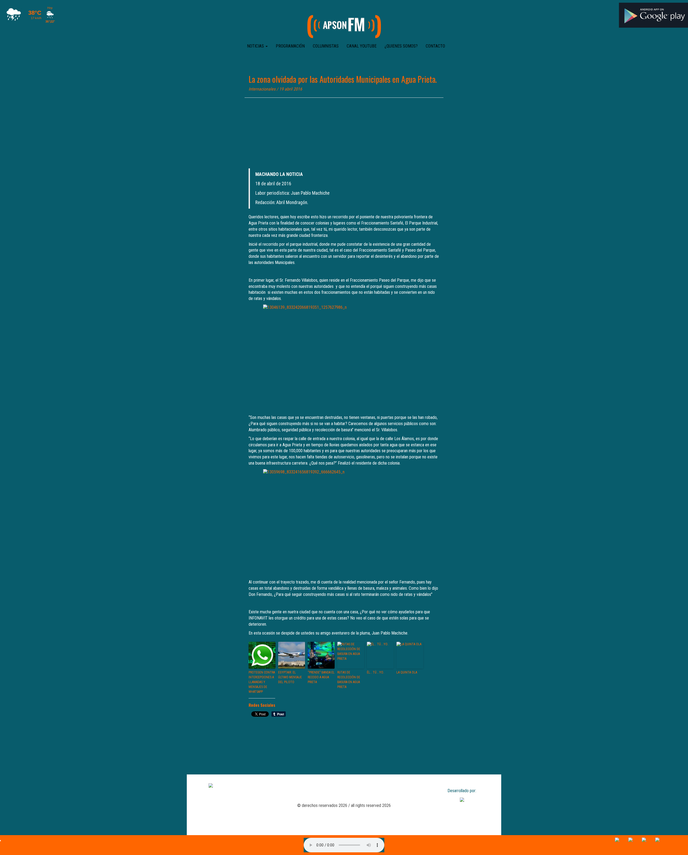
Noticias (256, 46)
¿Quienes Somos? (401, 46)
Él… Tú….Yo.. (376, 672)
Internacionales (262, 89)
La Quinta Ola (406, 672)
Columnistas (326, 46)
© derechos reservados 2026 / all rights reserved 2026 (344, 805)
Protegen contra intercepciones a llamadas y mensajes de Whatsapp (262, 682)
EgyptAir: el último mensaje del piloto (290, 677)
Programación (290, 46)
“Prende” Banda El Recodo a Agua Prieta (321, 677)
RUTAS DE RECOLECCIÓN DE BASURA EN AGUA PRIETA (348, 680)
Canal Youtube (362, 46)
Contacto (435, 46)
